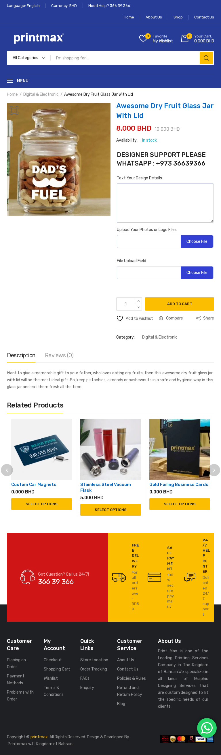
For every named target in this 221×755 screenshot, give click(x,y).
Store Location (94, 660)
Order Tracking (93, 669)
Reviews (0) (59, 355)
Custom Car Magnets (33, 484)
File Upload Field (131, 260)
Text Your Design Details (139, 178)
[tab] (21, 357)
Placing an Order (16, 663)
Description (21, 355)
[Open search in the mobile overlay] (110, 58)
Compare (174, 318)
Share (208, 318)
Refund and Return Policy (129, 691)
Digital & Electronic (41, 94)
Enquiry (87, 687)
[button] (14, 110)
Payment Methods (15, 679)
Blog (121, 703)
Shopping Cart (57, 669)
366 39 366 (56, 582)
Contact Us (127, 669)
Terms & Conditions (54, 691)
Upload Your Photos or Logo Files (147, 229)
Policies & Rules (131, 678)
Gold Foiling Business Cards (178, 484)
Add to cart (179, 304)
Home (12, 94)
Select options (42, 504)
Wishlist (51, 678)
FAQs (84, 678)
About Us (125, 660)
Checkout (53, 660)
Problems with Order (20, 696)
